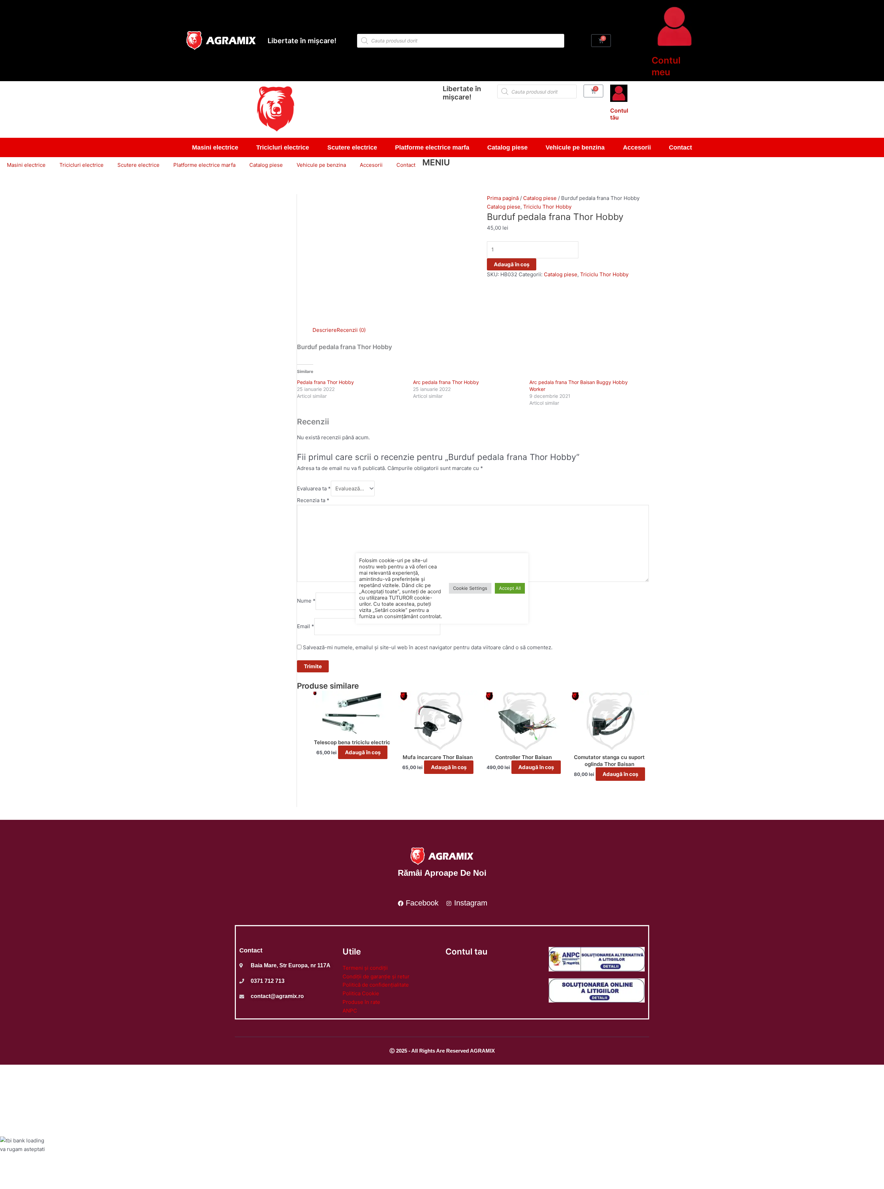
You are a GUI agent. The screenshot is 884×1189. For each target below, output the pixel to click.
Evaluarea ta (314, 488)
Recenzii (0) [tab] (351, 330)
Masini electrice (215, 147)
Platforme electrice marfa (432, 147)
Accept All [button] (510, 588)
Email (305, 626)
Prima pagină (503, 198)
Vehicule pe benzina (575, 147)
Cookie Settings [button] (470, 588)
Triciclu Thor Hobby (547, 206)
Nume (306, 601)
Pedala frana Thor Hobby (325, 382)
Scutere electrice (352, 147)
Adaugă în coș (511, 264)
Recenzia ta (313, 500)
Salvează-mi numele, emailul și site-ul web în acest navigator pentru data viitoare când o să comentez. (427, 647)
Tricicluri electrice (282, 147)
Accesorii (637, 147)
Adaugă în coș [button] (363, 752)
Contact (680, 147)
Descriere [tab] (325, 330)
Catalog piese (507, 147)
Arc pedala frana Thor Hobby (446, 382)
